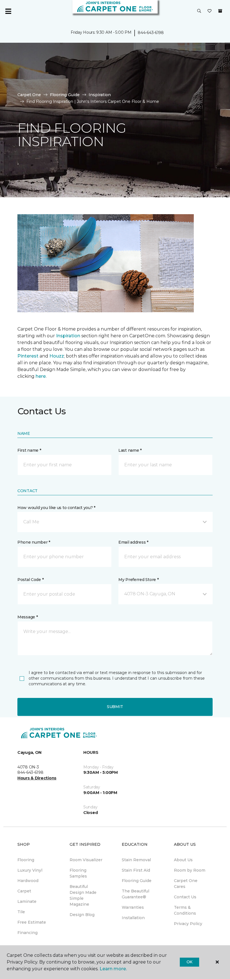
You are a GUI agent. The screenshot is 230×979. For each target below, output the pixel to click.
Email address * (133, 542)
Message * (27, 617)
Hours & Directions (36, 778)
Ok (189, 961)
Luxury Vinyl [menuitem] (29, 870)
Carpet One (29, 94)
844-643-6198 (151, 32)
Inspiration (100, 94)
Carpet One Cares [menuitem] (185, 883)
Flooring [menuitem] (25, 859)
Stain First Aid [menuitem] (136, 870)
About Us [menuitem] (183, 859)
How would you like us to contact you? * (56, 508)
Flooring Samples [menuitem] (78, 873)
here (41, 376)
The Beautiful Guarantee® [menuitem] (135, 893)
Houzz (56, 356)
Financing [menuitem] (27, 932)
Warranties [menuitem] (133, 907)
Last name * (130, 450)
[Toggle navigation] (8, 11)
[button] (199, 11)
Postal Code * (30, 580)
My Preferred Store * (138, 580)
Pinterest (27, 356)
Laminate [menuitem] (26, 901)
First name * (29, 450)
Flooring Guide (65, 94)
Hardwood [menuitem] (27, 880)
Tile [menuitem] (21, 911)
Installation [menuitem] (133, 917)
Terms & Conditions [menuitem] (185, 910)
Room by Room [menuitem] (189, 870)
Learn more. (113, 968)
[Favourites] (209, 11)
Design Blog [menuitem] (82, 914)
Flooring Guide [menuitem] (136, 880)
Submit (115, 706)
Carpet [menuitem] (24, 891)
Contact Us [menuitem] (185, 896)
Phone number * (33, 542)
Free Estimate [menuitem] (31, 922)
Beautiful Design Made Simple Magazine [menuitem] (83, 895)
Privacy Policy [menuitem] (188, 923)
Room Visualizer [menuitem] (86, 859)
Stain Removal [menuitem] (136, 859)
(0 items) (220, 11)
